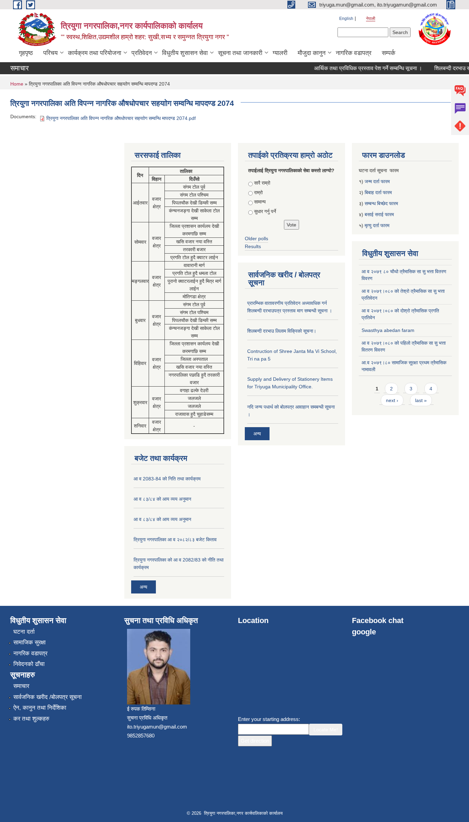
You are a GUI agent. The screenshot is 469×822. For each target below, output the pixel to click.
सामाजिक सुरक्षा (29, 642)
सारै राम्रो (262, 183)
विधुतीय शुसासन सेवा (185, 52)
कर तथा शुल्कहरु (31, 718)
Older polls (256, 238)
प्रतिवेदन (141, 52)
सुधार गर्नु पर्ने (265, 211)
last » (421, 400)
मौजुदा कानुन (311, 52)
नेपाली (370, 18)
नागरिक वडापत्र (353, 52)
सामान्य (260, 201)
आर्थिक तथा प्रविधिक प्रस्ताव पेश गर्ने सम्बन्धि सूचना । (361, 68)
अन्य (143, 587)
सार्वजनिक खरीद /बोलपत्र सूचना (47, 697)
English (346, 18)
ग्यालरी (280, 52)
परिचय (50, 52)
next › (392, 400)
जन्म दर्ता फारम (377, 181)
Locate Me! (325, 729)
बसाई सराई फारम (379, 214)
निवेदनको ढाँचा (29, 664)
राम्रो (258, 192)
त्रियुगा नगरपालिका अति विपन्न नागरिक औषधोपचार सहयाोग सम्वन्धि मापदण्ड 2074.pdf (121, 118)
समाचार (21, 686)
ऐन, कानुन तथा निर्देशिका (39, 707)
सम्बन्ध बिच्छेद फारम (382, 203)
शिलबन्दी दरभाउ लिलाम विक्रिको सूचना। (281, 331)
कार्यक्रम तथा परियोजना (94, 52)
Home (16, 84)
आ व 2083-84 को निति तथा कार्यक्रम (167, 478)
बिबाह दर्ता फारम (378, 192)
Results (253, 246)
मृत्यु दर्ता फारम (378, 225)
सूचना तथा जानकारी (240, 52)
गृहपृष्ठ (26, 52)
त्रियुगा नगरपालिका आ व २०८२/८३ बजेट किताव (175, 539)
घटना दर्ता (24, 632)
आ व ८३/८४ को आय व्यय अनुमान (162, 499)
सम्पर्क (388, 52)
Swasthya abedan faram (388, 330)
